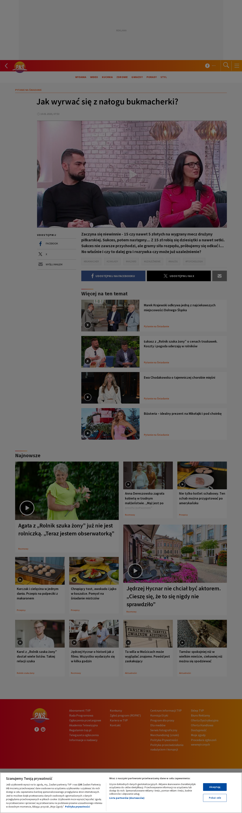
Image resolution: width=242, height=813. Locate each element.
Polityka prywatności (77, 806)
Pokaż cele (215, 797)
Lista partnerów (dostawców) (126, 798)
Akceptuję (214, 787)
